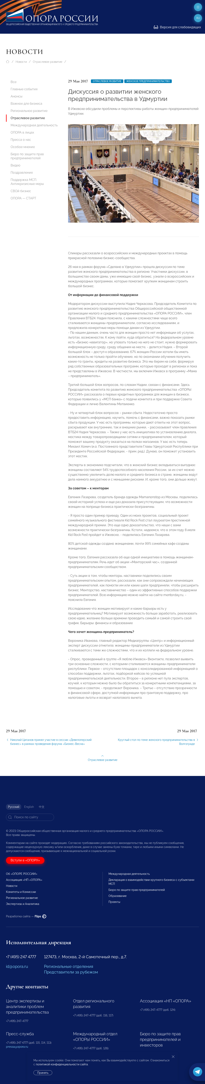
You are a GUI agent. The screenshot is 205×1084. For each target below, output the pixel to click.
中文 (41, 806)
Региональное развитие (29, 111)
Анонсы (16, 96)
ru (198, 18)
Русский (13, 806)
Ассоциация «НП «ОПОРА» (24, 879)
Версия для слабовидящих (180, 27)
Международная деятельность (34, 125)
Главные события (24, 89)
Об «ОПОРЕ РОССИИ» (21, 873)
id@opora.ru (17, 966)
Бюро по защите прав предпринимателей (27, 156)
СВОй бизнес (21, 191)
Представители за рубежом (71, 972)
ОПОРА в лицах (22, 132)
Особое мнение (23, 147)
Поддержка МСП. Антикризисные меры (27, 182)
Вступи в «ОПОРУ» (25, 860)
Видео (15, 165)
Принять (42, 1072)
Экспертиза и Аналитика (22, 904)
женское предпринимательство (148, 81)
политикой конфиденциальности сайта (62, 1064)
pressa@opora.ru (17, 1046)
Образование (118, 895)
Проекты (114, 902)
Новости (21, 61)
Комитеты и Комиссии (21, 891)
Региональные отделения (68, 966)
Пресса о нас (21, 140)
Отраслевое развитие (47, 61)
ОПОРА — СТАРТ (23, 198)
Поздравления (22, 172)
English (29, 806)
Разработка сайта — (24, 916)
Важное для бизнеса (26, 103)
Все (13, 82)
